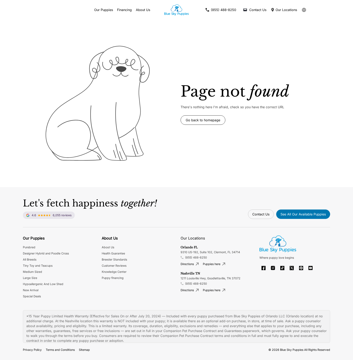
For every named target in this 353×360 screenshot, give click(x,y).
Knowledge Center (114, 271)
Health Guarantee (113, 253)
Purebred (29, 247)
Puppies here (211, 264)
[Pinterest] (301, 268)
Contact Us (260, 214)
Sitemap (84, 349)
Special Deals (32, 296)
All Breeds (29, 259)
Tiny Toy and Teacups (38, 265)
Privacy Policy (32, 349)
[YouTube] (310, 268)
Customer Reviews (114, 265)
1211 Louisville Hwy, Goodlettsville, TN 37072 (210, 278)
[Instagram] (273, 268)
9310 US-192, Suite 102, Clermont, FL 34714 (210, 252)
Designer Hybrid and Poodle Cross (46, 253)
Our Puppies (103, 10)
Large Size (30, 278)
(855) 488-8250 (196, 257)
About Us (143, 10)
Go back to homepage (203, 120)
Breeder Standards (114, 259)
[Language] (303, 9)
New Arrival (30, 290)
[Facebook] (263, 268)
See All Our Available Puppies (303, 214)
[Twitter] (292, 268)
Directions (187, 264)
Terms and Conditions (60, 349)
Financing (124, 10)
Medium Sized (32, 271)
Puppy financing (113, 278)
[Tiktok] (282, 268)
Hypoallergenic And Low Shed (43, 284)
